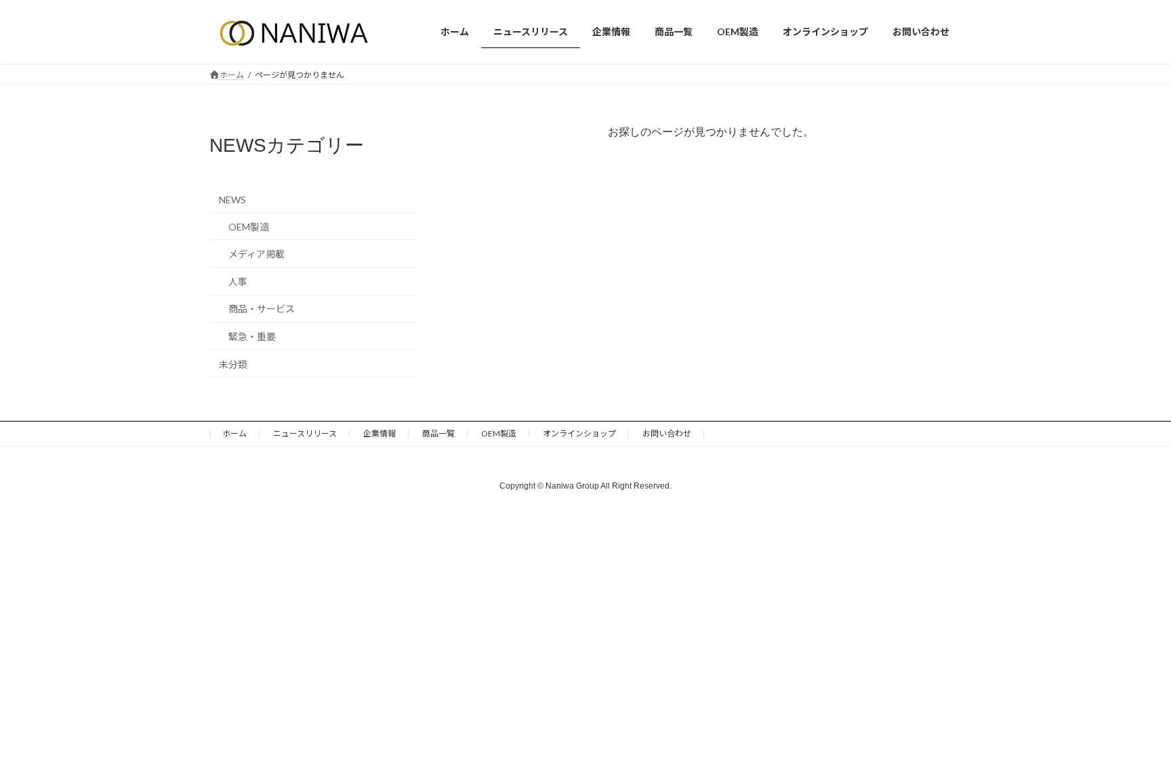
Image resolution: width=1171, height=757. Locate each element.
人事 (237, 281)
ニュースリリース (305, 433)
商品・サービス (261, 308)
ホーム (234, 433)
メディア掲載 (256, 254)
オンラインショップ (579, 433)
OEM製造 (248, 226)
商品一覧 (438, 433)
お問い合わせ (666, 433)
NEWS (232, 199)
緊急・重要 (252, 336)
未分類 (233, 363)
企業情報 (379, 433)
